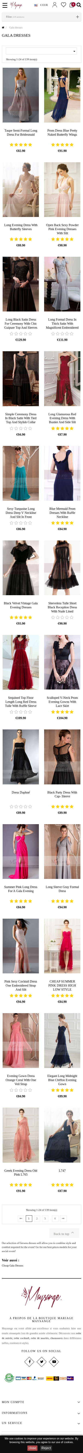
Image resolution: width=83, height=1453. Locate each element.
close (32, 1448)
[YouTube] (54, 1362)
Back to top (64, 1233)
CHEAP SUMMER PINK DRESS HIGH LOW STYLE (62, 985)
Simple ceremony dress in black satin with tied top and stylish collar (20, 418)
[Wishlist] (63, 4)
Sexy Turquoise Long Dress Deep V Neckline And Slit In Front (21, 513)
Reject (46, 1448)
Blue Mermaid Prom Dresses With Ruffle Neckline (62, 513)
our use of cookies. (62, 1442)
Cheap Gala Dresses (12, 1265)
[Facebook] (29, 1362)
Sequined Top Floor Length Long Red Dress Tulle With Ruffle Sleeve (20, 702)
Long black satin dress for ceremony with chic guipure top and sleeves (20, 323)
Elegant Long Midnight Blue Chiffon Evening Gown (62, 1080)
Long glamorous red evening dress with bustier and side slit (62, 418)
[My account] (55, 4)
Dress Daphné (21, 792)
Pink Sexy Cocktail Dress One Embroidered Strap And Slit (20, 985)
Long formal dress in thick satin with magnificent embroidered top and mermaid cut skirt (62, 327)
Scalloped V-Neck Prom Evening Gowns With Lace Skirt (62, 702)
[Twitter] (41, 1362)
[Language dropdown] (37, 4)
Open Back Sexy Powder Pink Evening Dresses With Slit (62, 229)
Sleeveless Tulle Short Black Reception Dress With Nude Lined (62, 607)
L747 (62, 1170)
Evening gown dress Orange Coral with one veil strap (21, 1080)
